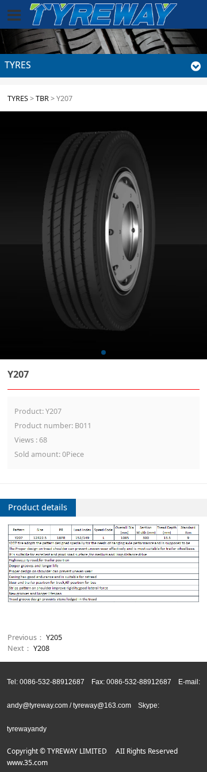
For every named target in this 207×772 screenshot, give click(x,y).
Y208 (41, 648)
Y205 (54, 637)
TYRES (17, 98)
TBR (42, 98)
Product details (37, 507)
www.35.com (27, 762)
